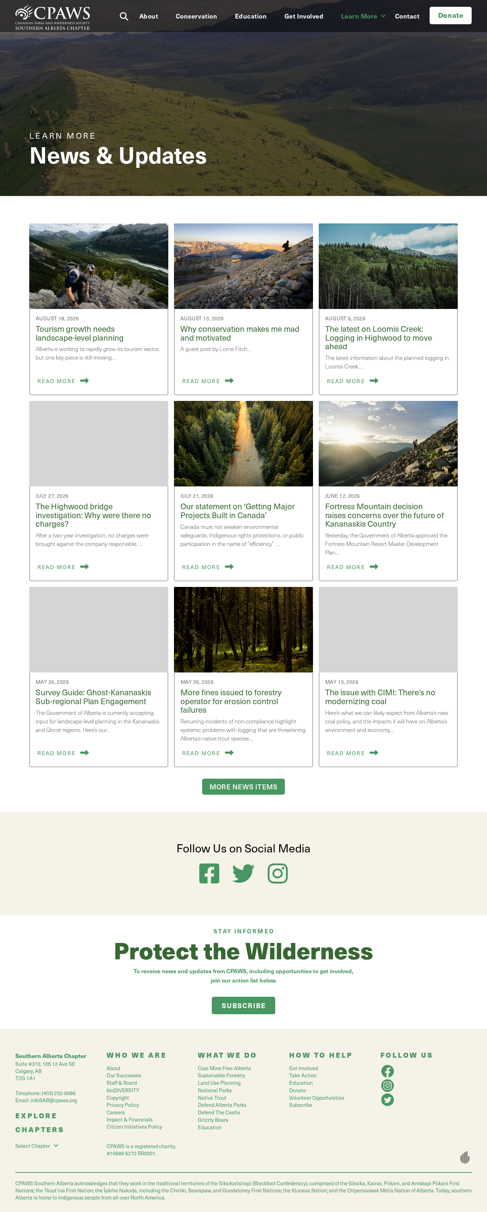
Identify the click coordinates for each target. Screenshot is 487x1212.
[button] (126, 14)
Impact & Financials (130, 1119)
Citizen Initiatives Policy (134, 1126)
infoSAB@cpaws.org (54, 1100)
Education (209, 1127)
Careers (116, 1112)
